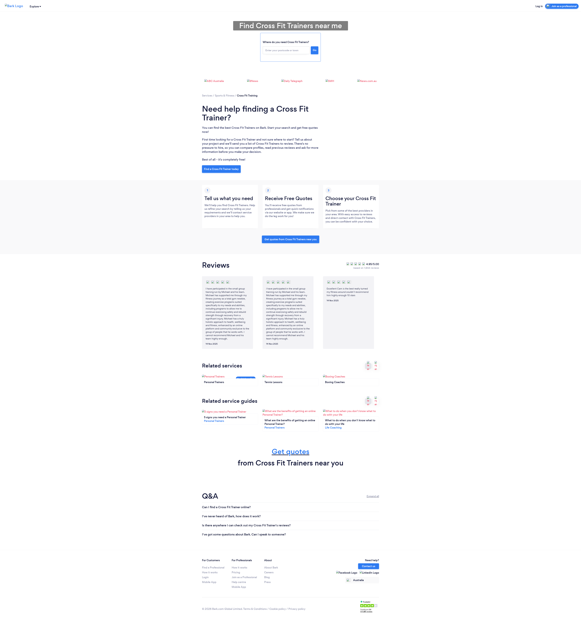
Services (207, 95)
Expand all (373, 496)
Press (267, 582)
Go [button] (314, 50)
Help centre (239, 582)
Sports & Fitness (224, 95)
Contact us (368, 566)
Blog (267, 577)
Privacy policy (296, 609)
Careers (269, 572)
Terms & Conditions (255, 609)
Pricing (236, 572)
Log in (539, 6)
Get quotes (290, 452)
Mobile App (209, 582)
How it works (210, 572)
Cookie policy (277, 609)
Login (205, 577)
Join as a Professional (244, 577)
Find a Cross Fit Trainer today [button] (221, 169)
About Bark (271, 567)
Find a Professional (213, 567)
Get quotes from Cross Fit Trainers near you (290, 239)
